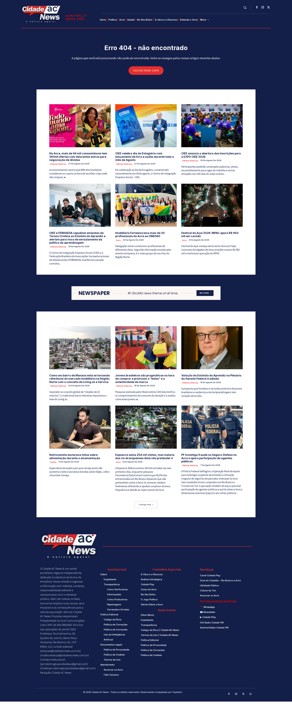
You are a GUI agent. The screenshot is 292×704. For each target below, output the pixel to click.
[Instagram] (263, 7)
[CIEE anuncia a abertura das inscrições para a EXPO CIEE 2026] (212, 125)
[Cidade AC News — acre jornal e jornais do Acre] (41, 13)
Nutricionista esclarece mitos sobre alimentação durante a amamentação (74, 456)
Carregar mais (145, 504)
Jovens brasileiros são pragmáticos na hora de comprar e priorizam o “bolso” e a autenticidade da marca (144, 379)
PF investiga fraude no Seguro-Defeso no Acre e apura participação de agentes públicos (209, 458)
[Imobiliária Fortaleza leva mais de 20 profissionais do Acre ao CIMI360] (146, 205)
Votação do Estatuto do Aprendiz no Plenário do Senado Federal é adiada (211, 377)
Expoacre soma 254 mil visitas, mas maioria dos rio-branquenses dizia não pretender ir (144, 456)
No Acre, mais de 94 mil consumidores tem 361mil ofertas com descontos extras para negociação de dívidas (78, 157)
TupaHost (177, 692)
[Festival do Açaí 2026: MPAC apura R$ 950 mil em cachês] (212, 205)
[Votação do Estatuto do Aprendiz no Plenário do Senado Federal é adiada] (212, 347)
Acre (118, 240)
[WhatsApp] (251, 694)
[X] (268, 7)
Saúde (53, 462)
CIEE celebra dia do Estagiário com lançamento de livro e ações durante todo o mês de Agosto (144, 157)
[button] (245, 7)
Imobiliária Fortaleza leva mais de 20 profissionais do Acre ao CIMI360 (140, 234)
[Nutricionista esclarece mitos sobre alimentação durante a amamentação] (80, 427)
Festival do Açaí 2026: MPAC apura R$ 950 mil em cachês (210, 234)
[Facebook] (257, 7)
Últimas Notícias (58, 164)
